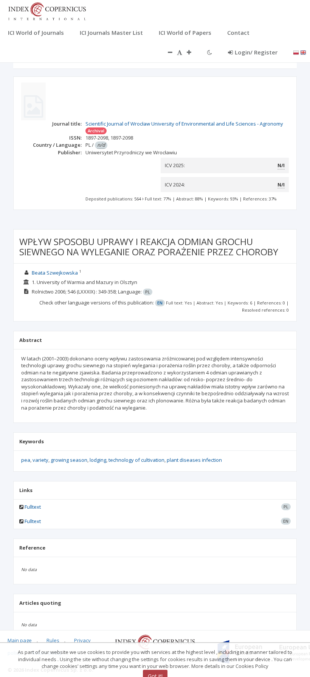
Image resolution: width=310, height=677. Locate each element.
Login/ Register (256, 52)
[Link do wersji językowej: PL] (296, 51)
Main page (20, 640)
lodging (98, 460)
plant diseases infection (194, 460)
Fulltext (33, 506)
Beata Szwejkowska (55, 272)
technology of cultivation (136, 460)
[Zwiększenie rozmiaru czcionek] (192, 52)
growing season (69, 460)
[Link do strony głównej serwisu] (47, 10)
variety (40, 460)
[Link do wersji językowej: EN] (303, 51)
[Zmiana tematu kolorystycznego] (209, 52)
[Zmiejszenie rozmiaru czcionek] (166, 52)
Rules (52, 640)
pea (25, 460)
